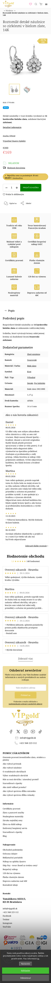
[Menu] (46, 4)
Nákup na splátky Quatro (14, 861)
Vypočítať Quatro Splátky (14, 141)
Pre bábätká (39, 383)
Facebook (11, 732)
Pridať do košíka (31, 188)
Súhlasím (25, 970)
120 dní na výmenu (11, 873)
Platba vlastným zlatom (13, 877)
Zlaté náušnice (33, 354)
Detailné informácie (12, 127)
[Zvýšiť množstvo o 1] (16, 187)
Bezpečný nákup (10, 869)
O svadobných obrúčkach (14, 771)
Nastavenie (25, 964)
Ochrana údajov (10, 853)
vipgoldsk (18, 732)
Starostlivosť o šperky (12, 783)
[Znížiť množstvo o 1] (6, 187)
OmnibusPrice (18, 178)
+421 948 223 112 (28, 743)
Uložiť (11, 212)
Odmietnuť (25, 978)
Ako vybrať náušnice (12, 767)
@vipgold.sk (40, 732)
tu (38, 958)
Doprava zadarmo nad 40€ (15, 881)
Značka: (9, 136)
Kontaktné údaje (10, 885)
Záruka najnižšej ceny (12, 820)
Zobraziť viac (25, 658)
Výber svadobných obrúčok (15, 775)
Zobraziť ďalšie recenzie (36, 545)
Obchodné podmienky (13, 849)
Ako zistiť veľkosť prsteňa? (14, 787)
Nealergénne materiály (13, 816)
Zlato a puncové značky (13, 812)
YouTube (33, 732)
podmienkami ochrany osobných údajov (25, 704)
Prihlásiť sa (25, 695)
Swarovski (32, 360)
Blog (5, 836)
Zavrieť (41, 210)
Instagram (26, 732)
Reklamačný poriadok (13, 857)
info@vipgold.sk (28, 737)
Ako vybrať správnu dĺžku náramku (19, 791)
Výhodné (31, 377)
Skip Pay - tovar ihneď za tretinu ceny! (20, 865)
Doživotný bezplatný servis (15, 828)
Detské (30, 383)
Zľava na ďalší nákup (12, 824)
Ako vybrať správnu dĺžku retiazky (19, 795)
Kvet (29, 371)
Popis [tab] (11, 310)
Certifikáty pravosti (11, 808)
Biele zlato (31, 366)
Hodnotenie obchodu (25, 556)
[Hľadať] (36, 4)
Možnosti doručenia (16, 167)
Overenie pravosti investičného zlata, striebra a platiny (24, 758)
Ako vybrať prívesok (12, 763)
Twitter (6, 919)
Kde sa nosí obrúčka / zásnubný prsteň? (21, 779)
